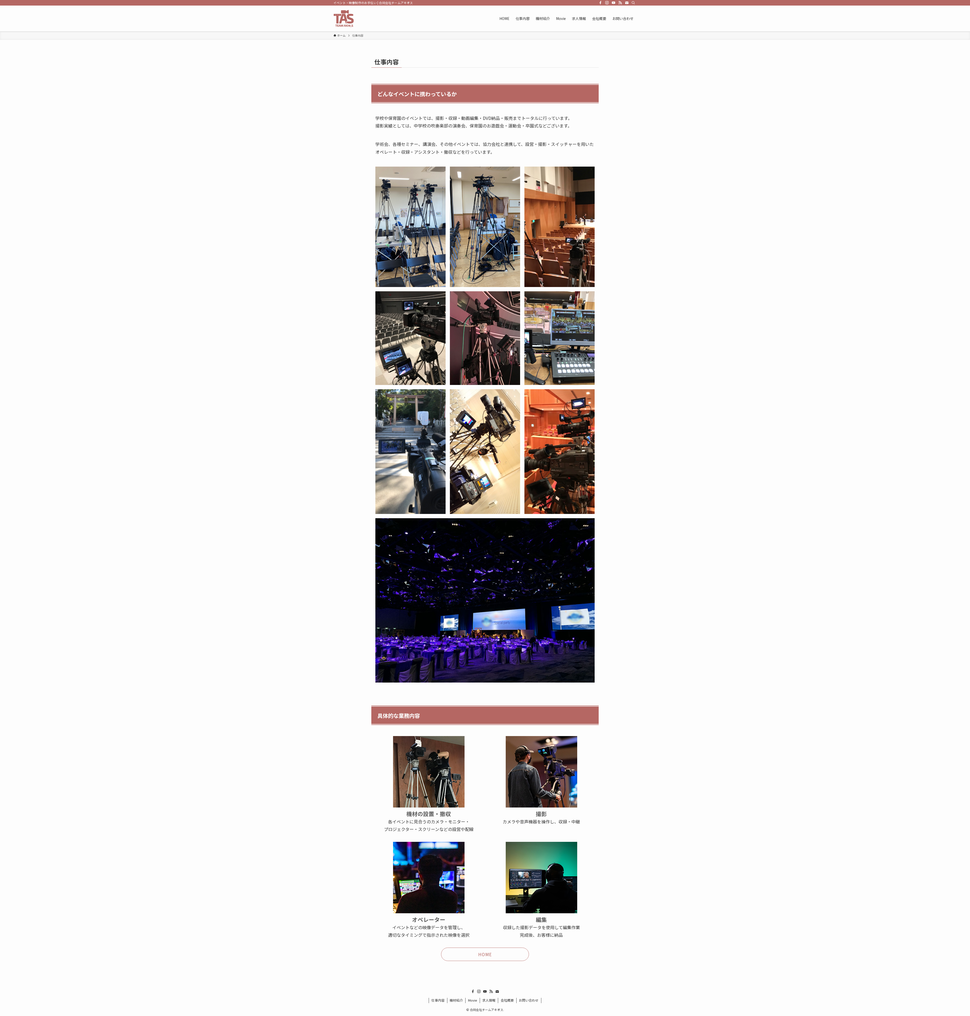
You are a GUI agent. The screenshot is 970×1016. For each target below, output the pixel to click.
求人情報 (488, 1000)
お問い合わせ (529, 1000)
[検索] (633, 3)
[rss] (620, 3)
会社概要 (507, 1000)
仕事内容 (438, 1000)
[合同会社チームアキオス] (343, 18)
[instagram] (607, 3)
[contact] (626, 3)
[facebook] (600, 3)
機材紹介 (456, 1000)
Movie (472, 1000)
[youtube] (613, 3)
